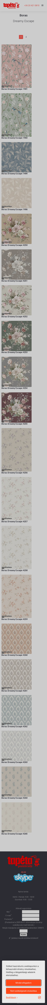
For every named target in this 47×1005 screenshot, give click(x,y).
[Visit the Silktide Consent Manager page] (39, 997)
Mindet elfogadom (23, 982)
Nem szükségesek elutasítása (23, 990)
